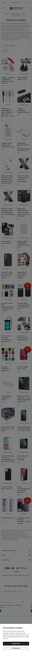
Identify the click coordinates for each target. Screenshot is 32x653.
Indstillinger (16, 648)
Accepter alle (16, 643)
